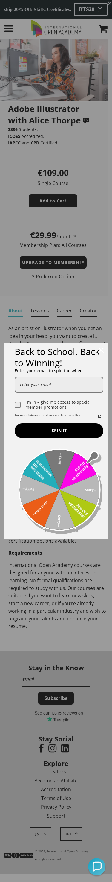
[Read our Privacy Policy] (99, 416)
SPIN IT (59, 430)
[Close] (101, 350)
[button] (96, 866)
